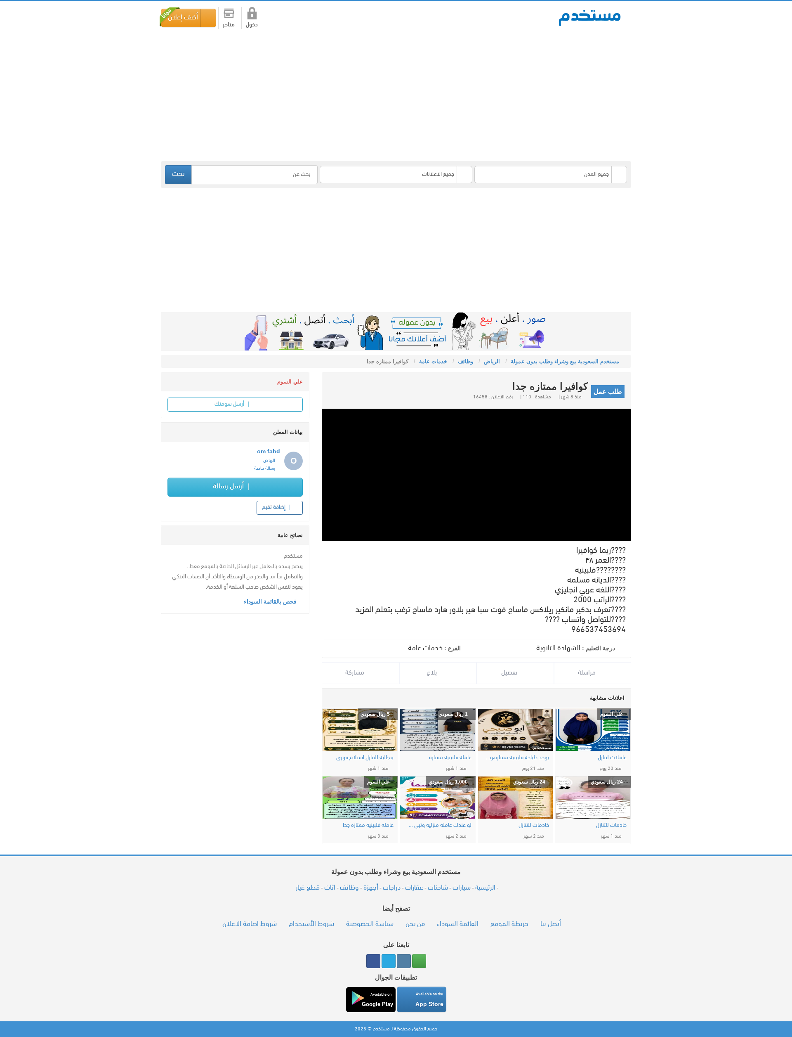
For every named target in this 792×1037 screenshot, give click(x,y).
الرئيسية (485, 888)
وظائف (349, 887)
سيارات (462, 887)
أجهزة (370, 887)
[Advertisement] (383, 95)
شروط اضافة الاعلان (249, 924)
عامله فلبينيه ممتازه (450, 758)
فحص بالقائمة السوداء (271, 601)
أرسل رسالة (229, 486)
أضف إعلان (183, 17)
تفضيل (510, 673)
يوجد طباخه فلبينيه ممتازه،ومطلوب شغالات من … (517, 758)
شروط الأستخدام (311, 924)
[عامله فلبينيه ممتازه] (437, 729)
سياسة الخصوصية (370, 924)
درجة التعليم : (598, 648)
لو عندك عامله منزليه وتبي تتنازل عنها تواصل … (439, 825)
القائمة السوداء (457, 924)
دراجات (392, 887)
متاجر (229, 25)
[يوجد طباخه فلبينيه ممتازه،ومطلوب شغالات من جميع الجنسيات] (515, 729)
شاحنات (438, 887)
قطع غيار (308, 887)
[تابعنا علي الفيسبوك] (373, 961)
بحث (178, 174)
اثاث (329, 887)
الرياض (269, 460)
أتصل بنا (550, 924)
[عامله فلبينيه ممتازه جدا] (360, 797)
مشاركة (355, 673)
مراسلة (587, 673)
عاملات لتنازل (612, 758)
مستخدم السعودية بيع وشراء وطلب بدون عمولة (590, 17)
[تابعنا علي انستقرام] (404, 961)
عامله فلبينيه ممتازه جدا (368, 825)
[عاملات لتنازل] (593, 729)
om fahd (268, 451)
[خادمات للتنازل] (593, 797)
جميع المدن (596, 174)
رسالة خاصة (264, 468)
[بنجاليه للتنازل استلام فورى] (360, 729)
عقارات (414, 887)
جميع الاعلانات (438, 174)
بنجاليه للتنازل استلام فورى (365, 758)
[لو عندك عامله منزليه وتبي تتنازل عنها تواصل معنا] (437, 797)
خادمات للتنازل (611, 825)
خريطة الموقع (509, 924)
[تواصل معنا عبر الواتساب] (419, 961)
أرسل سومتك (229, 404)
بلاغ (432, 673)
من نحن (415, 924)
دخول (252, 25)
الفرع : (452, 648)
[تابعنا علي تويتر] (389, 961)
